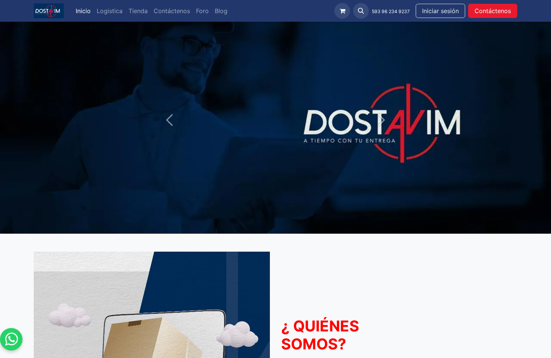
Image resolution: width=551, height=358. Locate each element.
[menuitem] (83, 10)
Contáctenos (493, 11)
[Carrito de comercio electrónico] (342, 11)
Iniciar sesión (440, 11)
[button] (361, 11)
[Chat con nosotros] (11, 339)
